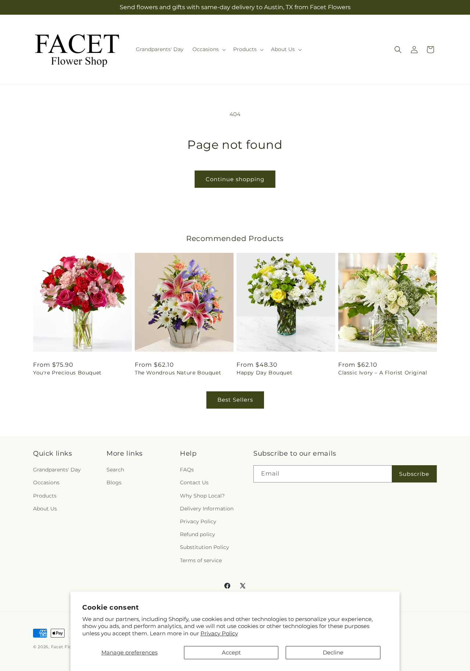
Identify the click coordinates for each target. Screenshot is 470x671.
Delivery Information (207, 508)
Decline (333, 652)
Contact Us (194, 482)
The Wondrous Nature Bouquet (178, 372)
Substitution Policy (204, 547)
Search (115, 469)
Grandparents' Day (57, 469)
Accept (231, 652)
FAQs (187, 469)
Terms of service (201, 560)
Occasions (46, 482)
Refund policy (197, 534)
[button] (208, 49)
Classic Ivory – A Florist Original (382, 372)
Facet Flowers (66, 646)
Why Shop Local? (202, 495)
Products (45, 495)
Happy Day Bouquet (264, 372)
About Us (45, 508)
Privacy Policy (219, 633)
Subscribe (414, 473)
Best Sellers (235, 399)
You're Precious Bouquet (67, 372)
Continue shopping (235, 179)
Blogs (114, 482)
